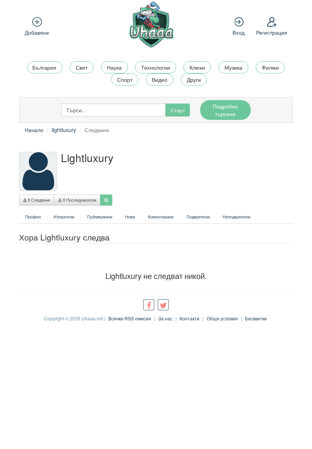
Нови (130, 216)
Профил (33, 216)
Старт (177, 110)
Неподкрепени (236, 216)
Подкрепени (198, 216)
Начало (34, 130)
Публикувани (99, 216)
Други (194, 79)
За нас (165, 318)
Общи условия (222, 318)
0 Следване (38, 200)
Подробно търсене (225, 110)
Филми (270, 67)
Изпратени (64, 216)
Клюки (197, 67)
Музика (233, 67)
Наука (114, 67)
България (44, 67)
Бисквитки (256, 318)
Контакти (189, 318)
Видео (159, 79)
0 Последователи (79, 200)
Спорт (124, 79)
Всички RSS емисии (129, 318)
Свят (82, 67)
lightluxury (64, 130)
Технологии (155, 67)
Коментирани (161, 216)
